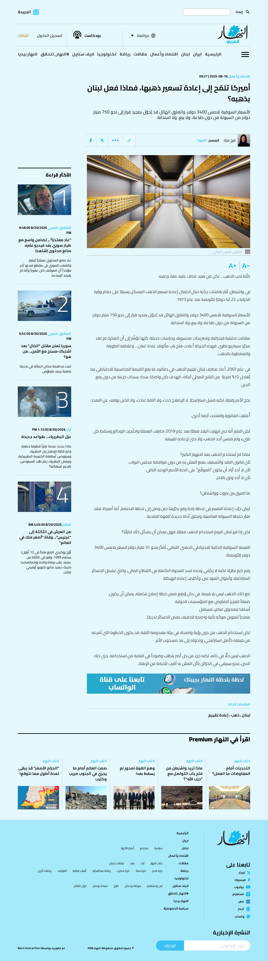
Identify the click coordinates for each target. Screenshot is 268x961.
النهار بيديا (27, 54)
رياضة (125, 54)
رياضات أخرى (44, 870)
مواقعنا (143, 35)
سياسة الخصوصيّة (176, 908)
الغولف (62, 870)
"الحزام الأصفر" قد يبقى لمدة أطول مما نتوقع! (38, 771)
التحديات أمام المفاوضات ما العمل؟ (231, 771)
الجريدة (24, 11)
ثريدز (241, 909)
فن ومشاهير (154, 886)
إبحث (239, 12)
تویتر (242, 873)
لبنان (185, 54)
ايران (197, 54)
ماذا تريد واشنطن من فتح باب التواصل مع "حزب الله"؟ (184, 773)
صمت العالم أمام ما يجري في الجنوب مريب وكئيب (88, 773)
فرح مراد (229, 140)
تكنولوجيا (106, 54)
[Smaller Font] (244, 266)
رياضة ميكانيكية (101, 870)
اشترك (23, 35)
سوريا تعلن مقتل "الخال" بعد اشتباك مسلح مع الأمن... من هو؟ (46, 351)
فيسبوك (240, 880)
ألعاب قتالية (79, 870)
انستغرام (238, 894)
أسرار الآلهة (127, 848)
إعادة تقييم (218, 715)
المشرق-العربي (59, 227)
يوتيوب (239, 887)
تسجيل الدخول (49, 35)
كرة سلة (141, 870)
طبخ (116, 886)
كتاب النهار (242, 761)
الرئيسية (213, 54)
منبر (132, 863)
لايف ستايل (83, 54)
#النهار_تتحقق (55, 54)
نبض (241, 901)
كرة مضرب (123, 870)
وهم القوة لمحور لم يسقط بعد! (137, 771)
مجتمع (144, 848)
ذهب (235, 715)
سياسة (158, 848)
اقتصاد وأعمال (164, 54)
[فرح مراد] (245, 140)
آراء (68, 429)
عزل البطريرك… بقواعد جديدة (46, 436)
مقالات (140, 54)
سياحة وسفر (100, 886)
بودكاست (92, 35)
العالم (66, 524)
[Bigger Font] (232, 266)
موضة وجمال (133, 886)
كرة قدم (157, 870)
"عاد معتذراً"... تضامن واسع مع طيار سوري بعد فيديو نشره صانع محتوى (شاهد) (44, 245)
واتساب (239, 916)
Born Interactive (29, 948)
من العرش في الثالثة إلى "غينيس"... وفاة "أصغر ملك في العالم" (45, 537)
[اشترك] (168, 684)
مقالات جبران (116, 863)
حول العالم (80, 886)
